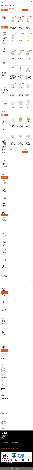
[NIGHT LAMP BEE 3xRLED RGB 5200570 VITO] (28, 119)
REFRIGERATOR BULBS (4, 289)
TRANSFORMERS (6, 90)
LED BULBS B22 (4, 287)
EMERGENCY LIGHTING (3, 108)
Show (20, 12)
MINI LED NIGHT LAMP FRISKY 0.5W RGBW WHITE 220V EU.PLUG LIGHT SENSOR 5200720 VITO (13, 128)
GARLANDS (3, 295)
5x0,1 (3, 365)
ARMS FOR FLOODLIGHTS (5, 166)
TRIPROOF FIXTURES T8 (4, 143)
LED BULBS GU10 (4, 259)
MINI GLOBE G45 (4, 245)
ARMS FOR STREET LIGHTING (4, 163)
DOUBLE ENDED (4, 272)
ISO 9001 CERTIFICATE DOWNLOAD (6, 463)
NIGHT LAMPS (4, 18)
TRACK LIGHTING (3, 83)
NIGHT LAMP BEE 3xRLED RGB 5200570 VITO (28, 126)
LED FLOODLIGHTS (4, 22)
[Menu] (2, 2)
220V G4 (4, 266)
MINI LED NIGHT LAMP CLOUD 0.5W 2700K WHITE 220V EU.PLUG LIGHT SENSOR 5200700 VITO (13, 111)
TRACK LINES (5, 88)
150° (2, 384)
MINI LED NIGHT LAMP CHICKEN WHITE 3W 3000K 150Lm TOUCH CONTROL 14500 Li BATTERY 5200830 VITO (20, 45)
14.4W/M (5, 187)
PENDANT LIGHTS (3, 13)
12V (3, 206)
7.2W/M (5, 183)
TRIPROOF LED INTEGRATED (4, 145)
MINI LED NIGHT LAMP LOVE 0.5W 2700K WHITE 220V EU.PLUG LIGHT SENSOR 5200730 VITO (28, 95)
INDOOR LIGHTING (3, 27)
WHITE (3, 412)
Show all (30, 151)
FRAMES (4, 65)
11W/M (5, 191)
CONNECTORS (6, 89)
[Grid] (10, 12)
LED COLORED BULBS (4, 280)
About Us (2, 437)
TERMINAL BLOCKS (3, 323)
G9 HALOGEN (4, 275)
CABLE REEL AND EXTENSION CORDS (4, 347)
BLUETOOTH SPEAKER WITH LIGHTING (4, 112)
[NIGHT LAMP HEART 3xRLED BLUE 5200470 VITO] (13, 136)
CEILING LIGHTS (4, 16)
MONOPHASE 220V (4, 92)
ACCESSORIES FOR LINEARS (5, 38)
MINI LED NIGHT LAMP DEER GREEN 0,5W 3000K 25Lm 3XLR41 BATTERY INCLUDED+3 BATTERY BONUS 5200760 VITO (13, 61)
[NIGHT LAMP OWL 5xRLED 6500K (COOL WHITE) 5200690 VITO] (20, 119)
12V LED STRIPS (4, 181)
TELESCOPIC (4, 160)
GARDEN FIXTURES (3, 123)
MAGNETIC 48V (4, 85)
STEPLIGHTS (4, 133)
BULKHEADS (3, 25)
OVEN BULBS (3, 290)
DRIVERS (4, 64)
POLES (3, 153)
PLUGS (3, 330)
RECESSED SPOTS (4, 77)
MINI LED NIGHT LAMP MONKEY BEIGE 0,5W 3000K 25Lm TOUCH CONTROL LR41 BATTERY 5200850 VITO (13, 28)
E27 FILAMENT (5, 220)
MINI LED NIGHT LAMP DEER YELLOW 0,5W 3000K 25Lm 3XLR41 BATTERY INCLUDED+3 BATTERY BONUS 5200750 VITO (21, 61)
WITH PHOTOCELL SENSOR (4, 249)
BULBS (3, 11)
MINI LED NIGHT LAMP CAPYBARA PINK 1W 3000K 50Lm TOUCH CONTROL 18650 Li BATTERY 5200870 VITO (13, 45)
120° (2, 383)
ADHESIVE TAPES (4, 321)
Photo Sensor (4, 428)
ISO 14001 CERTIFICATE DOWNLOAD (6, 462)
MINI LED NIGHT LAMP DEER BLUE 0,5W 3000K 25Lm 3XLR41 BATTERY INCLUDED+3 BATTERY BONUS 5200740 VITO (28, 61)
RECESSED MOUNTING (4, 314)
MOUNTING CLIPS (4, 67)
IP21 (2, 392)
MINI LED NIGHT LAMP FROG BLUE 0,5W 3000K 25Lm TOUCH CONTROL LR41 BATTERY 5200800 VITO (20, 78)
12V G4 (4, 265)
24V (3, 207)
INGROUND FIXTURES (3, 170)
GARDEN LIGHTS (4, 17)
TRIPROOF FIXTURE (3, 141)
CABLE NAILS (3, 320)
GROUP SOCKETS (3, 325)
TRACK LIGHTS (5, 99)
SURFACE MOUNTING (4, 317)
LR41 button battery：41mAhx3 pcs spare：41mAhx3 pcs (4, 424)
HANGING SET (5, 57)
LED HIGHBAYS (4, 106)
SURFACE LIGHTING (4, 55)
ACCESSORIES (4, 211)
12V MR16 (4, 261)
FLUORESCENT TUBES (4, 278)
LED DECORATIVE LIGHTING (4, 53)
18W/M (5, 188)
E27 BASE (4, 119)
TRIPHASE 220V (4, 97)
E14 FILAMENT (5, 221)
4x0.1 (3, 364)
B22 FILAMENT (4, 225)
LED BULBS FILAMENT (3, 219)
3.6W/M (5, 182)
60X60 (4, 62)
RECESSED (4, 43)
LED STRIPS (3, 179)
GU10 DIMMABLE (4, 234)
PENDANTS (3, 294)
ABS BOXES (3, 311)
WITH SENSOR (4, 51)
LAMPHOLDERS (4, 296)
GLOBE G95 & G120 (4, 243)
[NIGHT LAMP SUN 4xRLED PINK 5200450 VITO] (28, 136)
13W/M (5, 202)
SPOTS (3, 75)
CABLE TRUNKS (4, 334)
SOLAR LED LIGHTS (3, 148)
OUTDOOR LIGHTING (3, 115)
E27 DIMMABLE (4, 229)
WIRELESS (4, 309)
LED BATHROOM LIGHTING (4, 74)
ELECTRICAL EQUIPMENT (3, 20)
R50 (3, 258)
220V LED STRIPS (4, 204)
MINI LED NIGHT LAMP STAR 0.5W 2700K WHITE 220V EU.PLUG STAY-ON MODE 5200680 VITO (28, 111)
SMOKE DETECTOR (3, 305)
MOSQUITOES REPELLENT (5, 252)
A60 (3, 236)
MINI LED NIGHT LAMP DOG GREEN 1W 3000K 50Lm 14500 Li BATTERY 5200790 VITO (28, 77)
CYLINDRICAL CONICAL (4, 157)
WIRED (4, 308)
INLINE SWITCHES (3, 333)
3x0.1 (3, 363)
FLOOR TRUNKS (4, 337)
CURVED (4, 161)
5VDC (3, 402)
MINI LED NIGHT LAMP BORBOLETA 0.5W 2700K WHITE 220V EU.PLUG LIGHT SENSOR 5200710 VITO (21, 111)
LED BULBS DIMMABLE (3, 227)
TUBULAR (4, 159)
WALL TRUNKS (5, 335)
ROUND (5, 44)
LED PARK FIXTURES (3, 152)
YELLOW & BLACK (4, 413)
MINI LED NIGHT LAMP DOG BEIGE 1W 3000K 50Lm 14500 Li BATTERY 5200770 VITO (20, 94)
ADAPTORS (3, 331)
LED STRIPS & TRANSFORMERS (3, 177)
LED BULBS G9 (4, 267)
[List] (11, 12)
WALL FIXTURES (4, 124)
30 (2, 379)
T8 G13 (4, 301)
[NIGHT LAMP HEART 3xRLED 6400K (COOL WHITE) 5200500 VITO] (20, 136)
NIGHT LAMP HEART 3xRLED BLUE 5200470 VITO (13, 143)
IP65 (2, 393)
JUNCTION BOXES (3, 319)
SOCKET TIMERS (4, 343)
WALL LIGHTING (4, 72)
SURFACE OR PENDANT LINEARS (4, 35)
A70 (3, 237)
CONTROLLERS (4, 352)
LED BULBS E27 (4, 235)
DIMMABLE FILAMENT (4, 223)
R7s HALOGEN (5, 276)
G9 (3, 129)
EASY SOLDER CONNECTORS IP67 (4, 340)
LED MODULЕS (4, 61)
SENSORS (3, 303)
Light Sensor (4, 427)
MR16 (3, 302)
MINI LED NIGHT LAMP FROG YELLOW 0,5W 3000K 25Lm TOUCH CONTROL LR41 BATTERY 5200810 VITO (13, 78)
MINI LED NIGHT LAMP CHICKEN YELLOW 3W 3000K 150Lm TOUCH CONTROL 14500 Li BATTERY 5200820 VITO (28, 45)
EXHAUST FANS (4, 310)
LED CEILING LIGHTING (3, 42)
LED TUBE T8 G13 (4, 268)
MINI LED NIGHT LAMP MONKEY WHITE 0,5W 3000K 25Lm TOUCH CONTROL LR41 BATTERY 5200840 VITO (20, 28)
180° (2, 385)
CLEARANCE (3, 10)
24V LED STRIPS (4, 190)
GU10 (3, 300)
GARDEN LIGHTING (3, 175)
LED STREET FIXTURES (3, 150)
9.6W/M (5, 184)
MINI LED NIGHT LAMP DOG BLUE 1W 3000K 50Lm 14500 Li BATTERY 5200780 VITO (13, 94)
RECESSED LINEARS (4, 33)
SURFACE (4, 47)
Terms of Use (3, 436)
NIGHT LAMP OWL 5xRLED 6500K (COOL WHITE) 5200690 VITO (20, 127)
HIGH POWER (4, 241)
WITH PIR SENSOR (4, 247)
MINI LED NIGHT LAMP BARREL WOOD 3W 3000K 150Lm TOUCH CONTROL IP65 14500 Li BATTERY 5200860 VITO (28, 28)
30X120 (4, 63)
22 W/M (5, 199)
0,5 (2, 359)
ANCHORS (4, 167)
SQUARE (5, 49)
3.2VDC (3, 401)
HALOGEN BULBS (4, 274)
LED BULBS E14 (4, 253)
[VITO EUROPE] (16, 2)
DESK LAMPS (3, 105)
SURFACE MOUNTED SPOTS (4, 80)
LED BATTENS (4, 71)
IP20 (2, 391)
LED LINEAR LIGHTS (4, 40)
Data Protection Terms (4, 435)
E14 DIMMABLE (4, 232)
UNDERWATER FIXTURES (4, 173)
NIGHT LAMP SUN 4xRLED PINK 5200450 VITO (28, 143)
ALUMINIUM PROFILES (3, 213)
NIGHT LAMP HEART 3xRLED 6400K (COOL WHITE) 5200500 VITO (20, 144)
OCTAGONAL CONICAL (4, 155)
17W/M (5, 198)
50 (2, 380)
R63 (3, 240)
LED (3, 118)
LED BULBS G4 (4, 264)
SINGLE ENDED (4, 270)
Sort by (26, 12)
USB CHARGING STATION (4, 345)
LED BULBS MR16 (4, 260)
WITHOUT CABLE (4, 327)
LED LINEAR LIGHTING (3, 31)
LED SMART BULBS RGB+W (4, 217)
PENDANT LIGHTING (4, 59)
